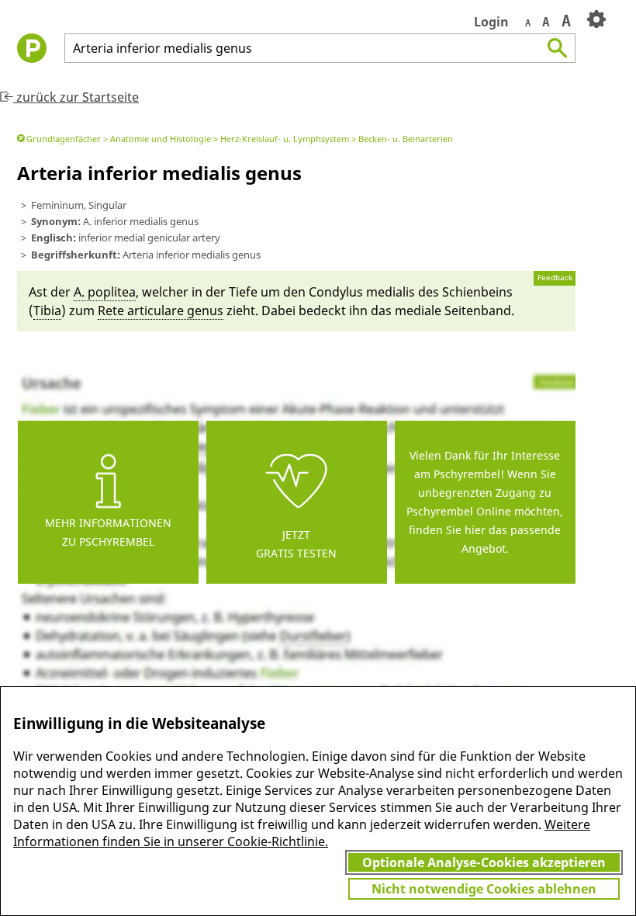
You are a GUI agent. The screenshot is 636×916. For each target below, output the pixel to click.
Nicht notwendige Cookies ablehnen (484, 888)
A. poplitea (105, 291)
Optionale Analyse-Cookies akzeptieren (484, 862)
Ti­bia (47, 310)
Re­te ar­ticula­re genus (160, 310)
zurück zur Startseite (76, 97)
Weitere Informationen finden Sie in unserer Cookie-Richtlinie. (301, 833)
